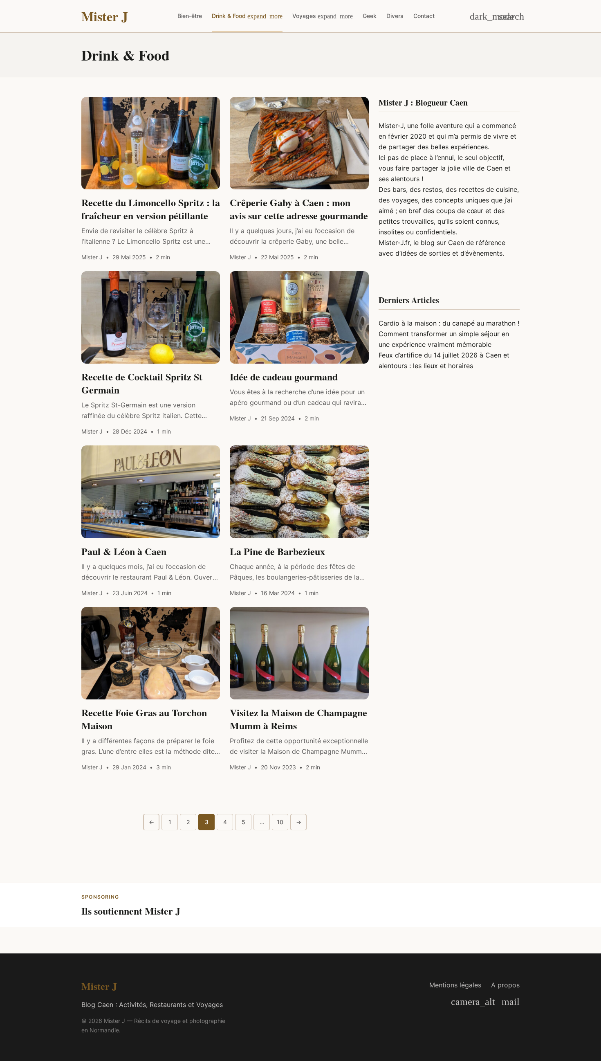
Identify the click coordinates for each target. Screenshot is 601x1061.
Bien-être (189, 15)
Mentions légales (455, 985)
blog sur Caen (442, 242)
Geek (370, 15)
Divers (395, 15)
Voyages (304, 15)
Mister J (104, 16)
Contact (424, 15)
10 (280, 821)
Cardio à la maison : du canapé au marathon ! (449, 323)
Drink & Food (229, 15)
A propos (505, 985)
